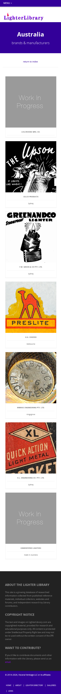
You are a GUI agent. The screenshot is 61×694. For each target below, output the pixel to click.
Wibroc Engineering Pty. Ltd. (31, 407)
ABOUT (18, 685)
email (8, 662)
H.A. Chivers (31, 337)
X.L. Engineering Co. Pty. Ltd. (30, 478)
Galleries (51, 685)
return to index (30, 62)
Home (8, 685)
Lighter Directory (34, 685)
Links (10, 691)
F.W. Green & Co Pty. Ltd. (30, 267)
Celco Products (30, 196)
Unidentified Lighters (31, 548)
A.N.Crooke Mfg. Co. (31, 132)
